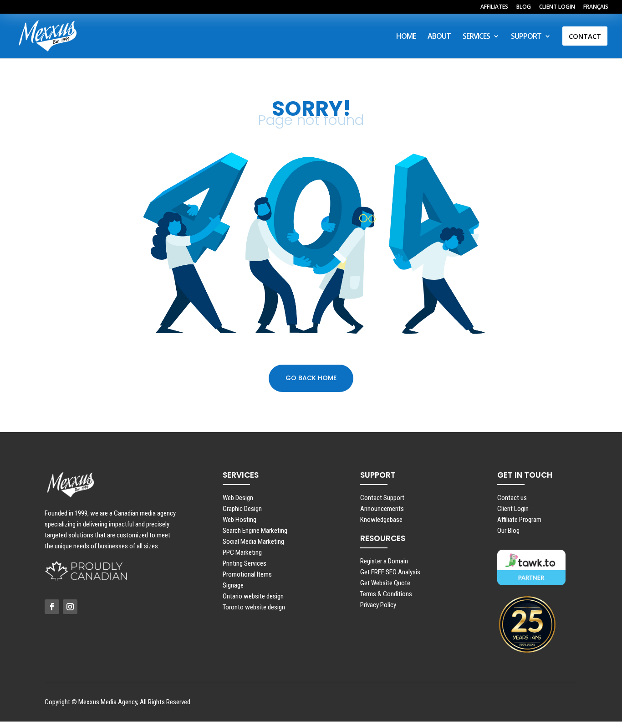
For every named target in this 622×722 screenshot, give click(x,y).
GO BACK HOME (311, 377)
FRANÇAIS (595, 7)
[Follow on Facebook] (52, 606)
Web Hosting (239, 520)
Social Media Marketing (253, 541)
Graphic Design (242, 509)
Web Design (238, 498)
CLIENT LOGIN (557, 7)
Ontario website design (253, 596)
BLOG (523, 7)
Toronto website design (254, 607)
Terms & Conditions (386, 594)
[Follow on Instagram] (70, 606)
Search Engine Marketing (255, 530)
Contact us (512, 498)
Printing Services (244, 563)
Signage (233, 585)
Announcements (382, 509)
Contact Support (382, 498)
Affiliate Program (519, 520)
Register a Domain (384, 561)
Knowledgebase (381, 520)
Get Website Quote (385, 583)
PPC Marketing (242, 552)
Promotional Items (247, 574)
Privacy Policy (378, 605)
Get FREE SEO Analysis (390, 572)
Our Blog (508, 530)
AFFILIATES (494, 7)
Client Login (513, 509)
